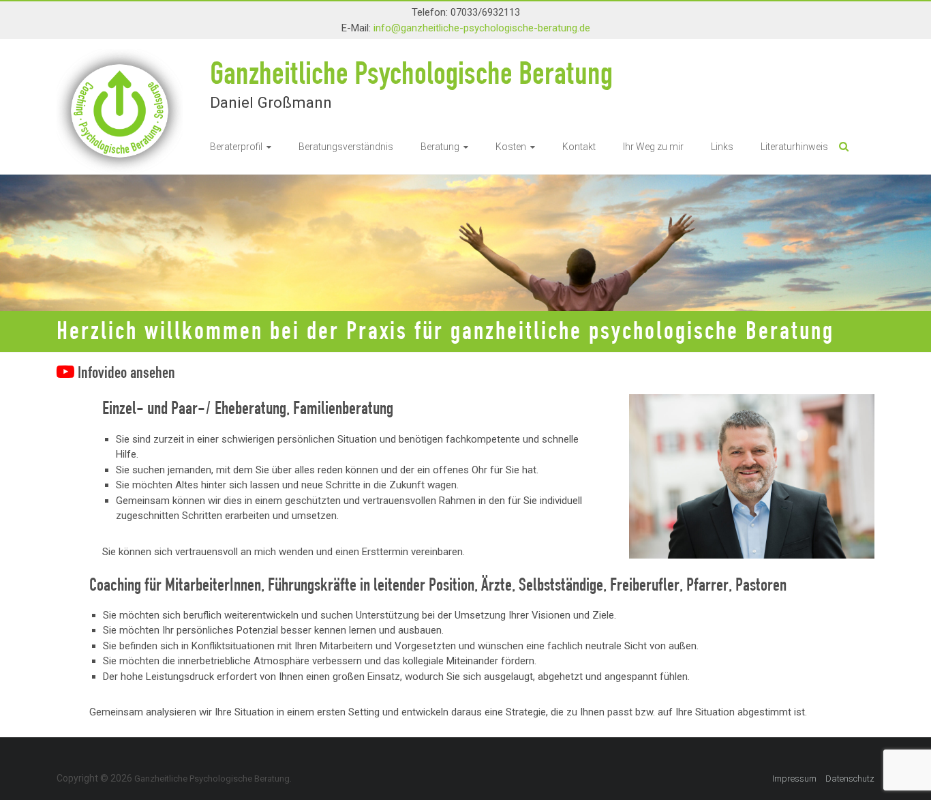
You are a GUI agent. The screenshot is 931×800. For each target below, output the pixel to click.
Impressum (794, 778)
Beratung (440, 146)
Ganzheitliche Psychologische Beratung (411, 72)
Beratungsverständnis (346, 146)
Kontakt (579, 146)
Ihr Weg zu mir (653, 146)
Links (722, 146)
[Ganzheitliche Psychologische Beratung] (120, 50)
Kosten (510, 146)
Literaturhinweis (794, 146)
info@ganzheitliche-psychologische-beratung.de (481, 28)
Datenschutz (849, 778)
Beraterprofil (236, 146)
